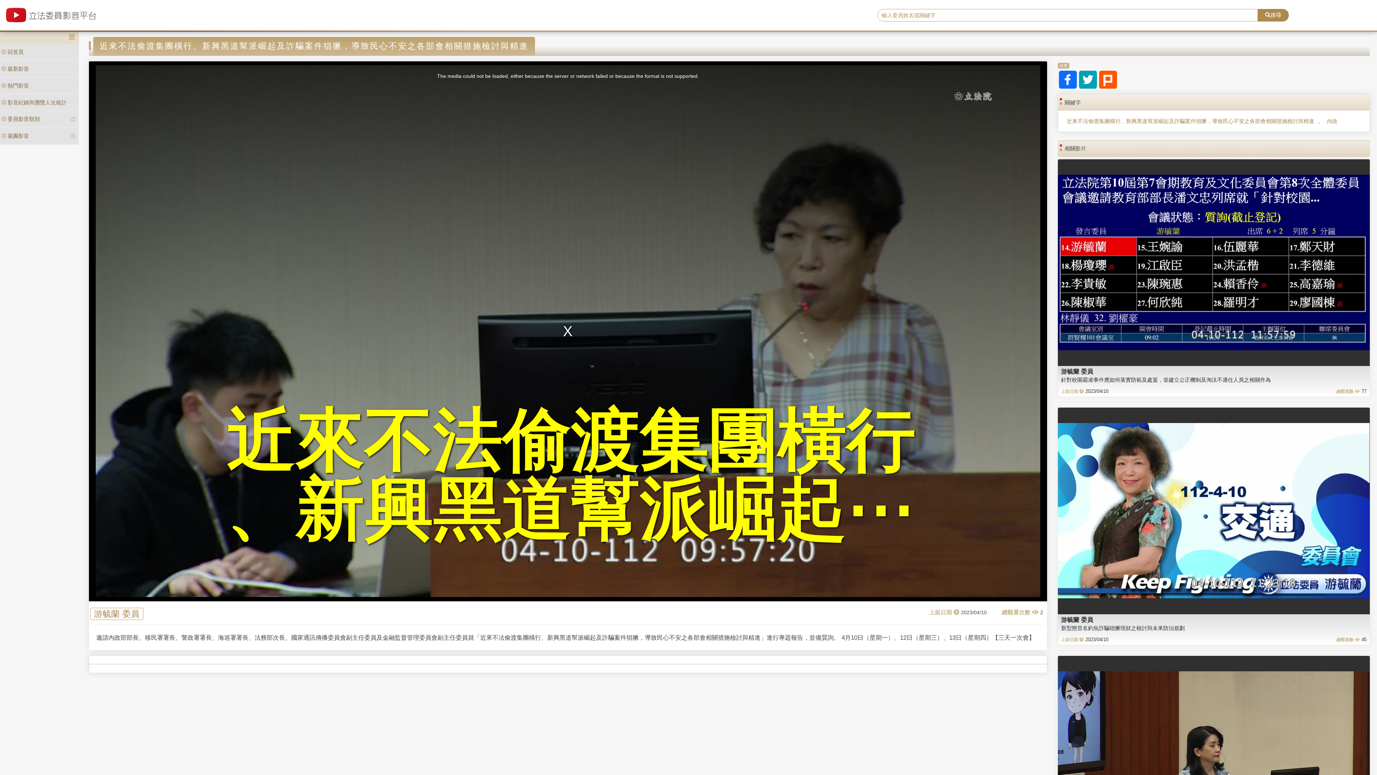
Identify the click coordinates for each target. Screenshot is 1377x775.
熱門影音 (18, 86)
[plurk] (1108, 80)
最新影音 (18, 69)
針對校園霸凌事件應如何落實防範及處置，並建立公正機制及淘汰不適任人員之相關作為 (1166, 380)
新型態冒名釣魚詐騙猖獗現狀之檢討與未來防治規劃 (1123, 628)
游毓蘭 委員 (116, 614)
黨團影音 (18, 136)
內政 (1332, 121)
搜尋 (1275, 15)
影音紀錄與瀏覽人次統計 (37, 102)
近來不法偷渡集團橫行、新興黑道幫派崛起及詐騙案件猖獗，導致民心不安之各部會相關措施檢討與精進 (1190, 121)
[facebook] (1068, 80)
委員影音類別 (24, 119)
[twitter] (1088, 80)
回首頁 (16, 52)
